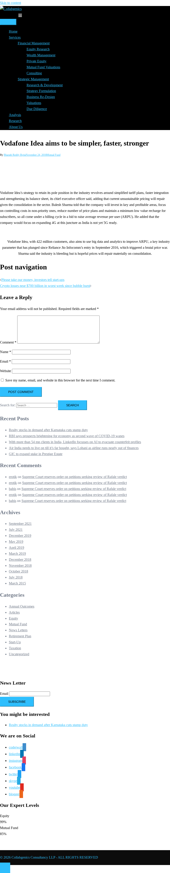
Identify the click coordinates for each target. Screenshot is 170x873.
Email (5, 361)
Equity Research (38, 49)
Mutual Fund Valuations (43, 67)
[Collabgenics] (11, 9)
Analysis (15, 115)
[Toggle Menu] (8, 22)
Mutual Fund (53, 154)
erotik (13, 477)
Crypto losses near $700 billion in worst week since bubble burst (45, 286)
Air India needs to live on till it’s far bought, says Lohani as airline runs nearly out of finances (74, 448)
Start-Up (15, 642)
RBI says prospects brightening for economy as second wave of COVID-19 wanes (66, 436)
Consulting (34, 73)
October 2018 (18, 571)
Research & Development (45, 85)
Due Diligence (37, 109)
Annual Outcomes (21, 606)
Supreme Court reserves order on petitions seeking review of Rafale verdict (74, 477)
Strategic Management (33, 79)
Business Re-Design (41, 97)
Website (5, 371)
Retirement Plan (20, 636)
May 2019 (16, 541)
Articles (14, 612)
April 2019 (16, 547)
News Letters (18, 630)
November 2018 (20, 565)
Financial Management (34, 43)
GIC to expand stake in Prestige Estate (35, 454)
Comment (8, 342)
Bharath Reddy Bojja (15, 154)
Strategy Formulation (41, 91)
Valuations (34, 103)
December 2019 (20, 535)
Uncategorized (19, 654)
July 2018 (16, 577)
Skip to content (10, 3)
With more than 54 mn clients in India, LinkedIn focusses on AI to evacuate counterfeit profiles (75, 442)
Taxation (15, 648)
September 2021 (20, 523)
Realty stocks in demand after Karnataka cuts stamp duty (48, 430)
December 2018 (20, 559)
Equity (13, 618)
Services (15, 37)
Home (13, 31)
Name (5, 352)
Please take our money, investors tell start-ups (32, 280)
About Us (16, 127)
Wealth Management (41, 55)
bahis (12, 489)
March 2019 (17, 553)
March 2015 (17, 583)
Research (15, 121)
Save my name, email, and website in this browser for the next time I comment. (60, 380)
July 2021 (16, 529)
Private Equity (36, 61)
